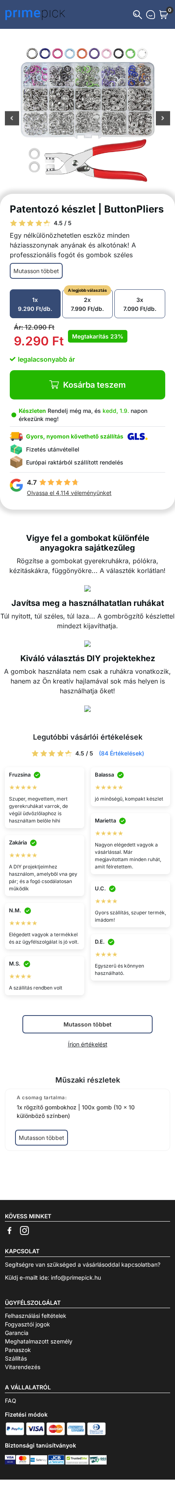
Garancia (16, 1332)
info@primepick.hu (76, 1277)
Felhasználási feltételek (35, 1315)
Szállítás (16, 1358)
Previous (12, 119)
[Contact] (150, 15)
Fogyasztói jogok (27, 1324)
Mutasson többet (36, 270)
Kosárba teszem (94, 385)
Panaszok (18, 1349)
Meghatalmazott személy (38, 1341)
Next (163, 119)
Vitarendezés (22, 1366)
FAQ (10, 1400)
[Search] (137, 15)
